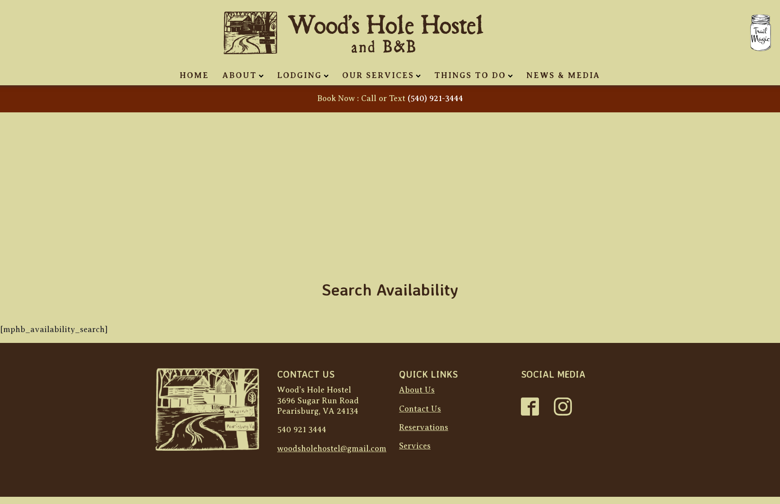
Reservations (423, 427)
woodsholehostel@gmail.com (331, 448)
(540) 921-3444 (435, 98)
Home (194, 75)
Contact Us (420, 408)
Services (415, 445)
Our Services (378, 75)
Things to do (470, 75)
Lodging (299, 75)
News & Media (563, 75)
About (240, 75)
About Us (417, 389)
